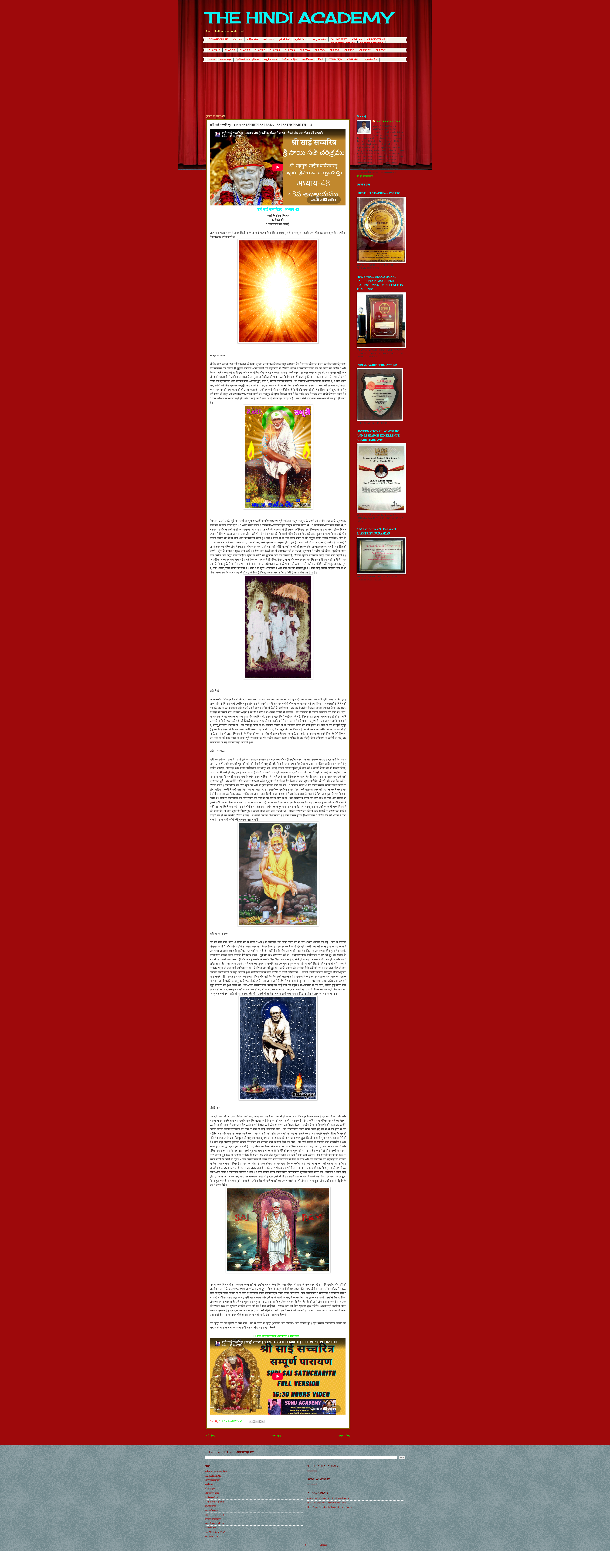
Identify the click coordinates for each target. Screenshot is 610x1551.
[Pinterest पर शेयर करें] (262, 1421)
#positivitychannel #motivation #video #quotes (328, 1498)
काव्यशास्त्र (225, 59)
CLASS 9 (230, 50)
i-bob (306, 1544)
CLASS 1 (349, 50)
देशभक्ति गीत (371, 59)
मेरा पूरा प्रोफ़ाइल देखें (365, 175)
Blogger (323, 1544)
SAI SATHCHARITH (214, 1475)
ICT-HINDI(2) (353, 59)
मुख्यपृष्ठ (276, 1435)
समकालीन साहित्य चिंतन (214, 1523)
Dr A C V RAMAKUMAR (388, 121)
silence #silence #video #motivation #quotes (326, 1502)
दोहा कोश (237, 39)
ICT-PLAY (357, 39)
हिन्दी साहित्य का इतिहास (247, 59)
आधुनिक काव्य (270, 59)
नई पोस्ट (210, 1435)
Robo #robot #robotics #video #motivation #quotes (329, 1506)
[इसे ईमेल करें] (250, 1421)
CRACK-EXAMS (376, 39)
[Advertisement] (305, 85)
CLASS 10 (214, 50)
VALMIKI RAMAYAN (215, 1532)
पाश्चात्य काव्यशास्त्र (213, 1518)
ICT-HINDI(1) (335, 59)
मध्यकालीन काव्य (211, 1536)
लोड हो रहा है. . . (313, 1470)
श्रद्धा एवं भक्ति (319, 39)
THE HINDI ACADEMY (299, 17)
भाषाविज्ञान (307, 59)
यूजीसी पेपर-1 (301, 39)
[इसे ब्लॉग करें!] (253, 1421)
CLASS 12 (365, 50)
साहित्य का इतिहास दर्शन (214, 1514)
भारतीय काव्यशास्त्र (212, 1480)
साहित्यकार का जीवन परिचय (216, 1471)
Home (212, 59)
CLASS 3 (320, 50)
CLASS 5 (290, 50)
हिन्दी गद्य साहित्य (289, 59)
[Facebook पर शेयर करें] (259, 1421)
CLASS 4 (305, 50)
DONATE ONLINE (218, 39)
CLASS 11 (381, 50)
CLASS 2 (334, 50)
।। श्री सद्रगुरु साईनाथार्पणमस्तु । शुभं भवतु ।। (278, 1336)
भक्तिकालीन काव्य (212, 1493)
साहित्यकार (268, 39)
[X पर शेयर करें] (256, 1421)
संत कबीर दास (210, 1527)
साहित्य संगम (252, 39)
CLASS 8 (245, 50)
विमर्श (320, 59)
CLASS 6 (275, 50)
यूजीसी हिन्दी (284, 39)
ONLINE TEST (339, 39)
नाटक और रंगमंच (211, 1510)
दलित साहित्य (210, 1488)
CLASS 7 (260, 50)
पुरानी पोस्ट (344, 1435)
